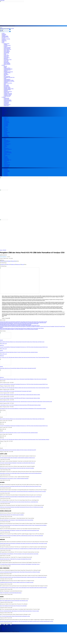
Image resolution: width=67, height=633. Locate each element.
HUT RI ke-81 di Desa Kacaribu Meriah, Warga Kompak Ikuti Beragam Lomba (15, 616)
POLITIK (3, 37)
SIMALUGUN (6, 92)
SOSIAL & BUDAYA (6, 170)
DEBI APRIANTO (3, 256)
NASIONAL (4, 34)
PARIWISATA (6, 99)
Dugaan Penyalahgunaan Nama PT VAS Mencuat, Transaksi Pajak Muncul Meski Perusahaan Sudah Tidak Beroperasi (23, 548)
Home (3, 626)
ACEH (3, 42)
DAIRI (5, 75)
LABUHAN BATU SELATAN (9, 81)
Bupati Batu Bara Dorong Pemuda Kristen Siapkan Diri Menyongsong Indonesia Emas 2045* (18, 449)
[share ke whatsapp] (12, 264)
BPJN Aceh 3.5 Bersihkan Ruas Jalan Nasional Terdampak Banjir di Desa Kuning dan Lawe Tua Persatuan (20, 496)
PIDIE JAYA (6, 54)
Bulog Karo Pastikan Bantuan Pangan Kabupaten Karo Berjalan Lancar (14, 600)
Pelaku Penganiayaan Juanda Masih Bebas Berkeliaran (10, 592)
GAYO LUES (6, 60)
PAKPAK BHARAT (7, 89)
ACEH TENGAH (7, 51)
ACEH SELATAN (7, 48)
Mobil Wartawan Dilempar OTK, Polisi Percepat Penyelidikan (12, 514)
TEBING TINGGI (6, 140)
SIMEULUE (6, 56)
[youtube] (12, 28)
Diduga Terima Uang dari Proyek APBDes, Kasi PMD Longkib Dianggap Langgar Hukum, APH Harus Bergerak (21, 535)
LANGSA (5, 46)
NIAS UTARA (6, 84)
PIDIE (5, 53)
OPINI (3, 41)
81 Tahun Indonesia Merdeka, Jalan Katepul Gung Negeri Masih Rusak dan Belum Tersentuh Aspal (19, 610)
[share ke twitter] (7, 264)
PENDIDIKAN (6, 98)
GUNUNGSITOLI (7, 72)
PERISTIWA (4, 40)
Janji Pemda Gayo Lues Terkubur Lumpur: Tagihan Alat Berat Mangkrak (14, 478)
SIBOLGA (6, 70)
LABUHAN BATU (7, 79)
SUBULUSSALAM (7, 47)
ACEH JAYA (6, 61)
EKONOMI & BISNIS (8, 100)
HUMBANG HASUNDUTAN (9, 77)
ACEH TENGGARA (7, 49)
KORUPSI (4, 39)
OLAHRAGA (6, 103)
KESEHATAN (6, 102)
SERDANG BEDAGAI (8, 91)
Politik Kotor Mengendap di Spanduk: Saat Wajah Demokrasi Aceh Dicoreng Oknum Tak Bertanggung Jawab (21, 507)
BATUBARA (6, 74)
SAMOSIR (6, 90)
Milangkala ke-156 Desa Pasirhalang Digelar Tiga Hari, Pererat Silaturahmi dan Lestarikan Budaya (19, 432)
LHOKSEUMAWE (7, 45)
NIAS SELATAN (7, 86)
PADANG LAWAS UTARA (8, 88)
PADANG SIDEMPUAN (8, 71)
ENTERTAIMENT (7, 104)
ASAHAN (5, 73)
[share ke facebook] (2, 264)
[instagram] (8, 28)
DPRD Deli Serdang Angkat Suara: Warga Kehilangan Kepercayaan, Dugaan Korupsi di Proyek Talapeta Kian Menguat (23, 577)
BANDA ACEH (6, 43)
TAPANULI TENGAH (8, 94)
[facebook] (2, 28)
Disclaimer (3, 629)
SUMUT (3, 65)
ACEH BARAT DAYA (7, 59)
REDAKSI (3, 627)
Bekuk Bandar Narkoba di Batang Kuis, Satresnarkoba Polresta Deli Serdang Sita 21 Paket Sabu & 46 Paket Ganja (22, 418)
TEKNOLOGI (6, 101)
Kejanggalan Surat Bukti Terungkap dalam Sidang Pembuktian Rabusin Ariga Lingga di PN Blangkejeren (20, 473)
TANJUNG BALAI (7, 69)
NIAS (4, 155)
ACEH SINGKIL (7, 57)
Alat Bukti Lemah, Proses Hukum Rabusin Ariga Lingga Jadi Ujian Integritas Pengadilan (17, 468)
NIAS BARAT (6, 85)
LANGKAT (6, 82)
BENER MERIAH (7, 64)
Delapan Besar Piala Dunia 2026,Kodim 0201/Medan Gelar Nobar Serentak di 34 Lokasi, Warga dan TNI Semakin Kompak (23, 543)
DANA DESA (6, 105)
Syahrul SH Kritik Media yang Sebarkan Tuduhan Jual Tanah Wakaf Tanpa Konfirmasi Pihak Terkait (19, 530)
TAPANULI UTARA (7, 95)
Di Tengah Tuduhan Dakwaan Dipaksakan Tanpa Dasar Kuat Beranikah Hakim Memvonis (17, 462)
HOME (3, 33)
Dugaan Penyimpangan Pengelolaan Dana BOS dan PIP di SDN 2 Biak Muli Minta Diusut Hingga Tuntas (20, 486)
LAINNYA (3, 97)
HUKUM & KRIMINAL (6, 38)
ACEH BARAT (6, 52)
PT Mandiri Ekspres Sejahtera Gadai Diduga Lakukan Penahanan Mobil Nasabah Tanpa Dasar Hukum (20, 564)
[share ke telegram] (17, 264)
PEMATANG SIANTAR (8, 68)
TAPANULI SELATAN (8, 93)
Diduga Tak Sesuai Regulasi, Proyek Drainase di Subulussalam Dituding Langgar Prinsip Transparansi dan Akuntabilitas (23, 525)
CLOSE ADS (2, 0)
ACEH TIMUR (6, 50)
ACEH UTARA (6, 55)
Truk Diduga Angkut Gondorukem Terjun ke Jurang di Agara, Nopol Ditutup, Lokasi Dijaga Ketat (19, 501)
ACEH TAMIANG (7, 63)
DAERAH (3, 35)
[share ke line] (22, 264)
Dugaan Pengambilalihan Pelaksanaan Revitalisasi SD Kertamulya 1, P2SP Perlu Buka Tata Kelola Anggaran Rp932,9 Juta (24, 425)
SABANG (5, 44)
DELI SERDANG (7, 76)
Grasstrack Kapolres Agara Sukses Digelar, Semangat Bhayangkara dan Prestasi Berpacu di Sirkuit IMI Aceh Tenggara (23, 491)
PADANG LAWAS (7, 87)
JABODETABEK (5, 36)
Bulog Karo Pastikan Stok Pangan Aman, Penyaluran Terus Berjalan (13, 605)
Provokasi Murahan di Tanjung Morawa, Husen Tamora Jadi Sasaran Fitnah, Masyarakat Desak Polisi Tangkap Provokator (23, 587)
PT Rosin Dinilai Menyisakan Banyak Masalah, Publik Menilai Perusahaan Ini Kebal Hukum (17, 457)
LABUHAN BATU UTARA (8, 80)
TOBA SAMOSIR (7, 96)
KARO (5, 78)
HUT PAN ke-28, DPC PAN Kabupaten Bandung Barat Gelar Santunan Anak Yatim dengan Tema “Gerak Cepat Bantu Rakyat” (24, 439)
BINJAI (5, 67)
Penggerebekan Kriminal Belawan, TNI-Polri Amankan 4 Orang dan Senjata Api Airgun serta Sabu (19, 553)
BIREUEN (6, 58)
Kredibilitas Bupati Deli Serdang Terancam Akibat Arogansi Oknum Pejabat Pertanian (16, 582)
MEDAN (5, 66)
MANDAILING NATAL (8, 83)
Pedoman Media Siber (5, 628)
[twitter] (5, 28)
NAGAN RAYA (6, 62)
